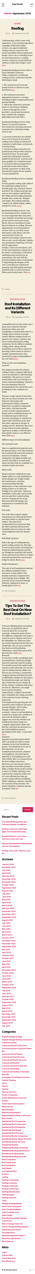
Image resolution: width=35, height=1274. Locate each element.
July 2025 (6, 870)
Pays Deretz (17, 4)
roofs (4, 1201)
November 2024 (9, 882)
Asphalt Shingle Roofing (12, 1037)
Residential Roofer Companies (14, 1136)
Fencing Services (9, 1092)
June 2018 (6, 993)
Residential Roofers (10, 1145)
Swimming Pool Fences (11, 1230)
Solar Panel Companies (11, 1206)
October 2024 (8, 885)
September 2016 (9, 1002)
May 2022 (6, 949)
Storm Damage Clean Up (12, 1224)
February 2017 (8, 996)
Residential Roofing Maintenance (16, 1151)
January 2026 (8, 864)
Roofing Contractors (10, 1189)
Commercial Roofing (10, 1069)
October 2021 (7, 958)
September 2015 (9, 1020)
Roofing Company (9, 1183)
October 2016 (8, 999)
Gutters (5, 1101)
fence (4, 1083)
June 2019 (6, 979)
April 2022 (6, 952)
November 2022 (9, 944)
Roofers (5, 1174)
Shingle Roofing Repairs (12, 1203)
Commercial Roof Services (13, 1057)
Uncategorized (8, 1233)
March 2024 (7, 905)
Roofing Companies (10, 1180)
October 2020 (8, 973)
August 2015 (7, 1023)
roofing (17, 23)
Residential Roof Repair (12, 1130)
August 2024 (7, 891)
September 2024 (9, 888)
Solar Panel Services (10, 1212)
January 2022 (8, 955)
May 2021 (6, 964)
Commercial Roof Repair (12, 1054)
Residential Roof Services (12, 1133)
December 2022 (9, 941)
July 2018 (6, 991)
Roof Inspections (9, 1162)
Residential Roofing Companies (15, 1148)
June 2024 (6, 897)
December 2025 (9, 867)
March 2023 (7, 935)
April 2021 (6, 967)
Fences (5, 1086)
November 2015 (8, 1017)
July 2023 (6, 923)
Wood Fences (7, 1241)
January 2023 (8, 938)
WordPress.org (8, 1261)
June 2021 (6, 961)
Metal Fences (7, 1107)
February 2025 (8, 876)
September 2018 (9, 988)
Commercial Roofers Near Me (14, 1066)
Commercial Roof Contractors (14, 1046)
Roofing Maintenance (11, 1192)
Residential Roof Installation (13, 1127)
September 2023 (9, 917)
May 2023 (6, 929)
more (13, 90)
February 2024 (8, 908)
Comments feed (9, 1258)
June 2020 (6, 976)
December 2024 (9, 879)
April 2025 (6, 873)
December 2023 (9, 911)
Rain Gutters (7, 1118)
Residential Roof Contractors (14, 1124)
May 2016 (6, 1008)
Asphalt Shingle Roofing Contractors (17, 1040)
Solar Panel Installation (11, 1209)
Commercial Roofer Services (14, 1060)
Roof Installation (17, 299)
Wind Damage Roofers (11, 1238)
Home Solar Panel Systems (13, 1104)
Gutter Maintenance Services (14, 1098)
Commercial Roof (9, 1043)
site (28, 272)
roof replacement (9, 1171)
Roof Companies (9, 1159)
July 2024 (6, 894)
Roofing (17, 28)
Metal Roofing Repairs (11, 1112)
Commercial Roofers (10, 1063)
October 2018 (8, 985)
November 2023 (9, 914)
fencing (5, 1089)
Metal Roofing (8, 1110)
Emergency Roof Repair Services (16, 1077)
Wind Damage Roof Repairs (13, 1235)
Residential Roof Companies (14, 1121)
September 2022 (9, 947)
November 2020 (9, 970)
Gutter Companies (10, 1095)
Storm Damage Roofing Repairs (15, 1227)
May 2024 (6, 900)
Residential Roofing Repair (13, 1154)
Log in (4, 1252)
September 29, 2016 (22, 317)
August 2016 (7, 1005)
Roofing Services (9, 1198)
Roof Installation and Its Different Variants (17, 308)
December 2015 (8, 1014)
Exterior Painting (9, 1080)
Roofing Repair (8, 1195)
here (4, 65)
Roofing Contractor (10, 1186)
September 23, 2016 (22, 619)
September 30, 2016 (22, 33)
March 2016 (7, 1011)
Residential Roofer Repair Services (16, 1139)
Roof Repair (7, 1168)
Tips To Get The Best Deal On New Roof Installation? (17, 610)
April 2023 (6, 932)
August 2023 (7, 920)
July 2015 (6, 1026)
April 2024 (6, 902)
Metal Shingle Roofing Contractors (16, 1115)
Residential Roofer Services (13, 1142)
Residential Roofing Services (14, 1157)
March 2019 (7, 982)
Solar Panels (7, 1215)
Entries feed (7, 1255)
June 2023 (6, 926)
